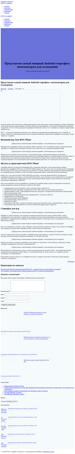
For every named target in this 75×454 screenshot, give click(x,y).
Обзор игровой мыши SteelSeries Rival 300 (10, 376)
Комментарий (5, 291)
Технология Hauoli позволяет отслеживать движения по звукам (22, 417)
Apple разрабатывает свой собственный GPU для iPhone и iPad (22, 425)
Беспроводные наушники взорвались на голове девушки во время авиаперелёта (19, 354)
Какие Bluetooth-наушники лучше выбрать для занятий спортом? (15, 331)
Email (3, 298)
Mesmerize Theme (48, 451)
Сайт (2, 301)
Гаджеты (10, 89)
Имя (2, 294)
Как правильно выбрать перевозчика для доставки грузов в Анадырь (26, 391)
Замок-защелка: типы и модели (14, 386)
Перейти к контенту (7, 1)
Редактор (3, 89)
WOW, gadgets (6, 3)
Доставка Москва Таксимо (13, 392)
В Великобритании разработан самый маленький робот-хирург (22, 442)
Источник (71, 261)
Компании (7, 11)
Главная (6, 6)
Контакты (7, 8)
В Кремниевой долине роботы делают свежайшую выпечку (21, 434)
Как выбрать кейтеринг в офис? (14, 394)
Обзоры (6, 13)
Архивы (3, 401)
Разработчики (8, 9)
